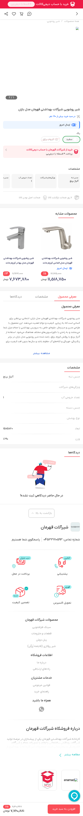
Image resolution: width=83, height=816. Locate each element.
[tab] (67, 297)
